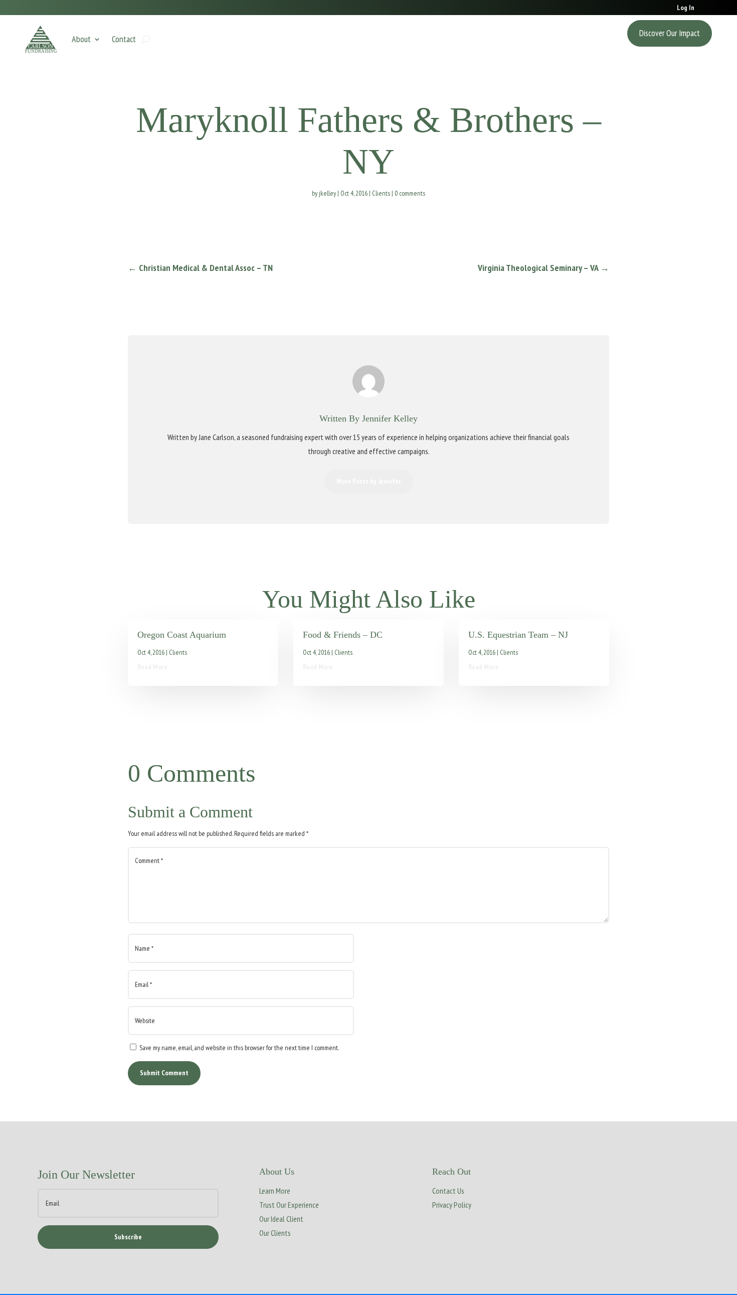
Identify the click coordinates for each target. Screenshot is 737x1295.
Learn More (274, 1191)
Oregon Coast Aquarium (181, 635)
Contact (124, 39)
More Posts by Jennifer (368, 481)
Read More (152, 666)
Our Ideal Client (281, 1219)
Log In (685, 8)
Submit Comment (164, 1072)
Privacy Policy (451, 1205)
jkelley (327, 193)
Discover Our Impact (669, 33)
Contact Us (448, 1191)
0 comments (410, 193)
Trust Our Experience (289, 1205)
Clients (381, 193)
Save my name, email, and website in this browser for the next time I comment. (239, 1047)
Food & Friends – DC (343, 635)
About (81, 39)
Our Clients (275, 1233)
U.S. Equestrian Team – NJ (518, 635)
